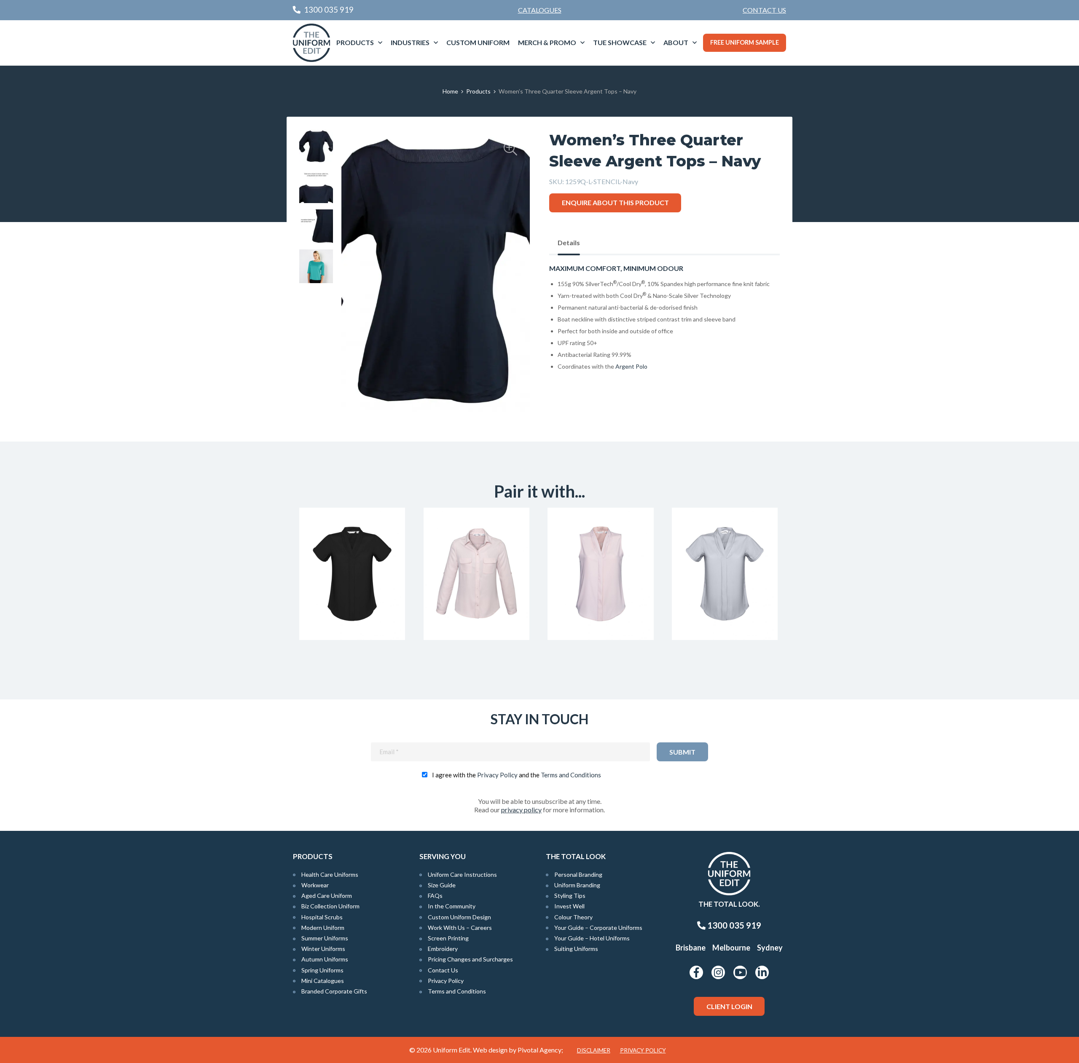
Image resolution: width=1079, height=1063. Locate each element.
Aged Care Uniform (326, 895)
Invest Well (569, 906)
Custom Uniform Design (459, 917)
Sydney (770, 947)
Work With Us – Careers (460, 927)
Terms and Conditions (571, 775)
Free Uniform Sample (744, 42)
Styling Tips (569, 895)
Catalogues (539, 10)
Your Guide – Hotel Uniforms (592, 938)
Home (450, 91)
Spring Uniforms (322, 970)
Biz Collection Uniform (330, 906)
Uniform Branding (577, 885)
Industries (410, 42)
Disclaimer (593, 1050)
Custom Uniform (478, 42)
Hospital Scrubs (322, 917)
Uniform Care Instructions (462, 874)
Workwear (315, 885)
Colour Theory (573, 917)
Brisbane (691, 947)
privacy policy (521, 810)
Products (355, 42)
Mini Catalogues (322, 980)
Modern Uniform (322, 927)
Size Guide (442, 885)
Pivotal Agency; (540, 1050)
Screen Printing (448, 938)
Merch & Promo (547, 42)
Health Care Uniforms (329, 874)
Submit (682, 752)
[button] (510, 148)
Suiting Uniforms (576, 948)
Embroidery (443, 948)
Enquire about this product (615, 202)
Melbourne (731, 947)
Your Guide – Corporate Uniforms (598, 927)
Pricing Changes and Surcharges (470, 959)
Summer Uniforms (324, 938)
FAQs (435, 895)
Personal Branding (578, 874)
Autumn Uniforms (324, 959)
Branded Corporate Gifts (334, 991)
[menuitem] (764, 10)
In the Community (451, 906)
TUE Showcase (620, 42)
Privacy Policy (497, 775)
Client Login (729, 1006)
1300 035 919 (733, 925)
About (675, 42)
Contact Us (764, 10)
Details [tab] (569, 242)
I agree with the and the (516, 775)
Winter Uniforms (323, 948)
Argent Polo (631, 366)
